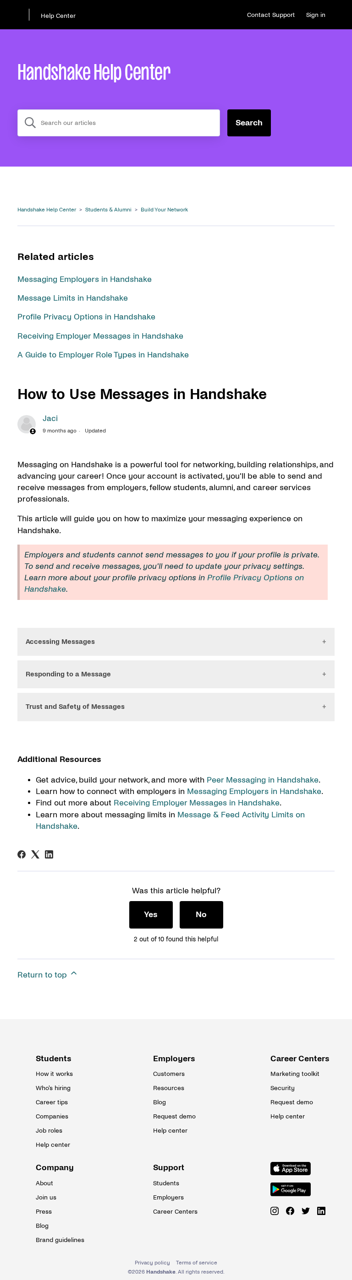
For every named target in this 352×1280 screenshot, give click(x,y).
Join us (46, 1197)
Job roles (49, 1130)
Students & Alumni (108, 210)
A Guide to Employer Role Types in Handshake (103, 355)
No (201, 914)
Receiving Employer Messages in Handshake (100, 336)
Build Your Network (164, 210)
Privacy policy (152, 1263)
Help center (53, 1144)
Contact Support (271, 14)
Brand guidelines (59, 1240)
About (44, 1183)
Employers (174, 1058)
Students (54, 1058)
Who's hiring (53, 1088)
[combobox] (118, 122)
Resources (168, 1088)
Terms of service (196, 1263)
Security (282, 1088)
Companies (52, 1116)
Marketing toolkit (293, 1073)
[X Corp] (35, 854)
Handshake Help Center (46, 210)
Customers (169, 1073)
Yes (151, 914)
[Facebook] (21, 854)
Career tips (52, 1102)
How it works (54, 1073)
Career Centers (293, 1058)
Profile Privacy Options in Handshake (86, 317)
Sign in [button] (315, 14)
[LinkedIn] (49, 854)
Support (168, 1167)
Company (55, 1167)
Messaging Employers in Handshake (84, 279)
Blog (159, 1102)
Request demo (174, 1116)
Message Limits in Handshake (72, 298)
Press (44, 1211)
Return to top (43, 975)
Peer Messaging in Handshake (263, 780)
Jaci (50, 418)
